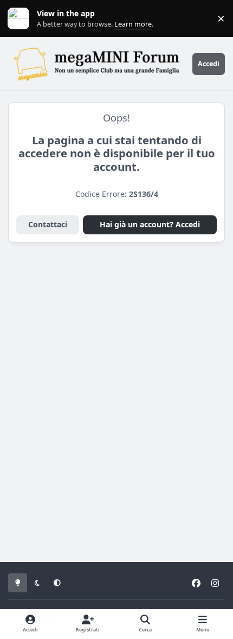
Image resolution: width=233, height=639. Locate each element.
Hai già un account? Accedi (150, 224)
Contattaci (47, 224)
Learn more (21, 19)
